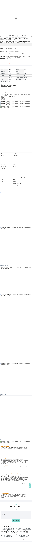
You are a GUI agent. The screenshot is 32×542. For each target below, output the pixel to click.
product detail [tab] (16, 67)
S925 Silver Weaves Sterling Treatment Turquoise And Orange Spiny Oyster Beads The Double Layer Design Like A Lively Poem (23, 532)
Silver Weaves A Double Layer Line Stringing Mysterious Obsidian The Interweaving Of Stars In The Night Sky (8, 532)
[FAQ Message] (30, 486)
